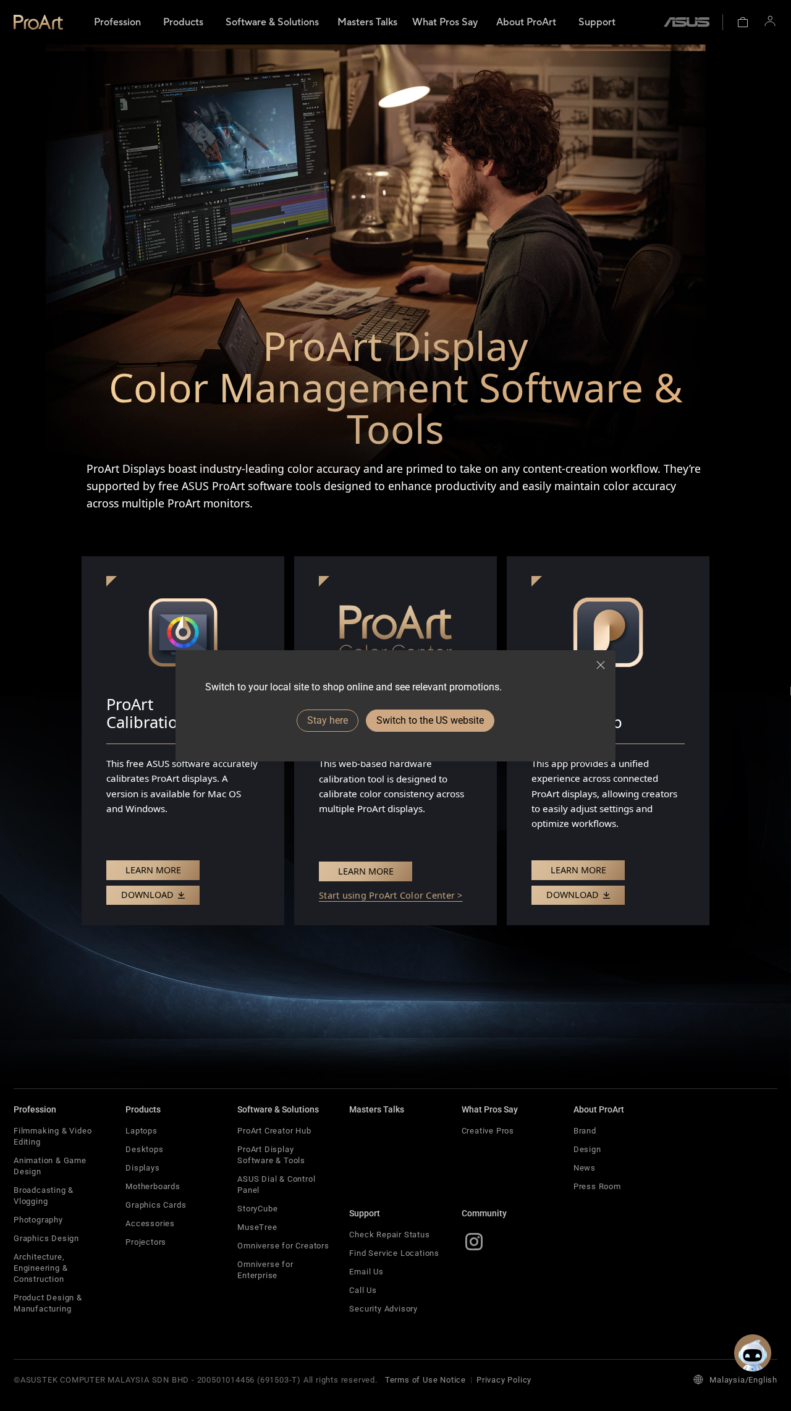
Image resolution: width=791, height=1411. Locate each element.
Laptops (141, 1130)
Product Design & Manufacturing (48, 1303)
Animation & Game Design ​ (50, 1166)
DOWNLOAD (148, 894)
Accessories (150, 1223)
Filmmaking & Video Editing (52, 1136)
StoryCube (257, 1208)
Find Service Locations (394, 1253)
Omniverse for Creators (283, 1245)
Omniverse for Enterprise (265, 1270)
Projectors (145, 1242)
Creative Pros (488, 1130)
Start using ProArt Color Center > (391, 895)
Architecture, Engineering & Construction (40, 1268)
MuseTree (257, 1227)
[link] (38, 22)
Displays (142, 1167)
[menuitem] (117, 22)
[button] (742, 22)
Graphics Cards (155, 1205)
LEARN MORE (153, 870)
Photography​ (38, 1219)
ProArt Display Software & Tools (271, 1155)
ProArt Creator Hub (274, 1130)
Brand (584, 1130)
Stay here (327, 720)
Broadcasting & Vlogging (44, 1195)
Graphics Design (46, 1238)
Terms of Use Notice (425, 1379)
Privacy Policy (503, 1379)
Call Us (363, 1290)
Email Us (366, 1271)
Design (587, 1149)
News (584, 1167)
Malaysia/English (743, 1379)
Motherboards (152, 1186)
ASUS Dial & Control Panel (276, 1184)
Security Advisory (383, 1308)
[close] (600, 665)
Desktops (144, 1149)
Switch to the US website (430, 720)
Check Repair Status (389, 1234)
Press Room (597, 1186)
